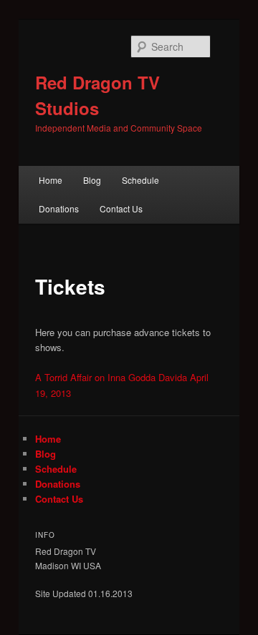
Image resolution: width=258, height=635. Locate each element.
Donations (59, 208)
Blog (92, 180)
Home (50, 180)
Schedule (140, 180)
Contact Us (121, 208)
